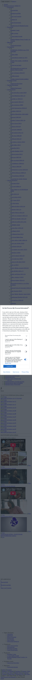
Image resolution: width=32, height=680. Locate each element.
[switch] (25, 340)
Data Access (16, 372)
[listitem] (16, 336)
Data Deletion (6, 372)
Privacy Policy (25, 372)
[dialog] (16, 340)
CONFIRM (10, 366)
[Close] (28, 308)
